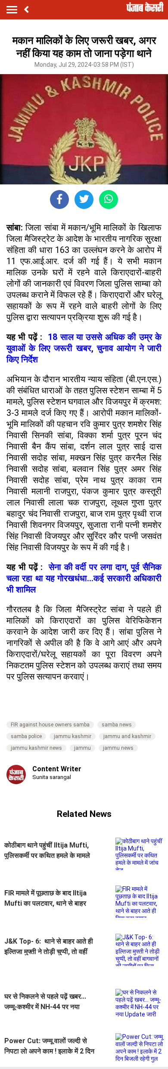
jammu (82, 748)
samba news (117, 725)
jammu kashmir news (36, 748)
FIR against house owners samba (50, 725)
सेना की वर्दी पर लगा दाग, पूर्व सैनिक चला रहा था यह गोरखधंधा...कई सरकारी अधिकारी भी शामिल (84, 578)
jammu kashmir (72, 736)
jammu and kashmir (127, 736)
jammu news (118, 748)
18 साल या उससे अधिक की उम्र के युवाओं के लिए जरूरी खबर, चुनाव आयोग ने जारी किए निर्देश (84, 348)
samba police (26, 736)
